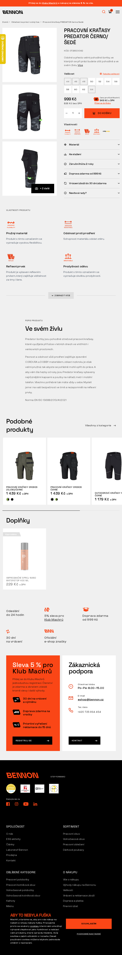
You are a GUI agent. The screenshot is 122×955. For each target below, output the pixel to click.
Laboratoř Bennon (17, 849)
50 (91, 81)
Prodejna (11, 855)
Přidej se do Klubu (103, 103)
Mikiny (10, 906)
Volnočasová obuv (74, 839)
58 (67, 89)
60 (75, 89)
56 (115, 81)
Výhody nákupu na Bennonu (79, 885)
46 (75, 81)
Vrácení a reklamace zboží (79, 895)
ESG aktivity (13, 839)
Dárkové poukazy (73, 849)
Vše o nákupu (71, 879)
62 (83, 89)
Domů (5, 22)
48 (83, 81)
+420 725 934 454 (89, 711)
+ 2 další (44, 188)
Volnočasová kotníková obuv (23, 895)
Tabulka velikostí (111, 74)
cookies (34, 926)
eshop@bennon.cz (91, 699)
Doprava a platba (73, 900)
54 (107, 81)
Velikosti (68, 890)
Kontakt (77, 740)
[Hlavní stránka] (12, 12)
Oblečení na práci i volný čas (25, 22)
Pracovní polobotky (17, 879)
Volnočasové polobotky (20, 890)
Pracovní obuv (71, 833)
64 (91, 89)
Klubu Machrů (50, 3)
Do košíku (104, 113)
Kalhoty (10, 900)
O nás (9, 833)
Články (10, 844)
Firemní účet (70, 906)
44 (67, 81)
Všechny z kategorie (98, 425)
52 (99, 81)
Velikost (69, 73)
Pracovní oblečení (73, 844)
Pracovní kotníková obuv (20, 885)
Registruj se (24, 740)
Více (80, 65)
